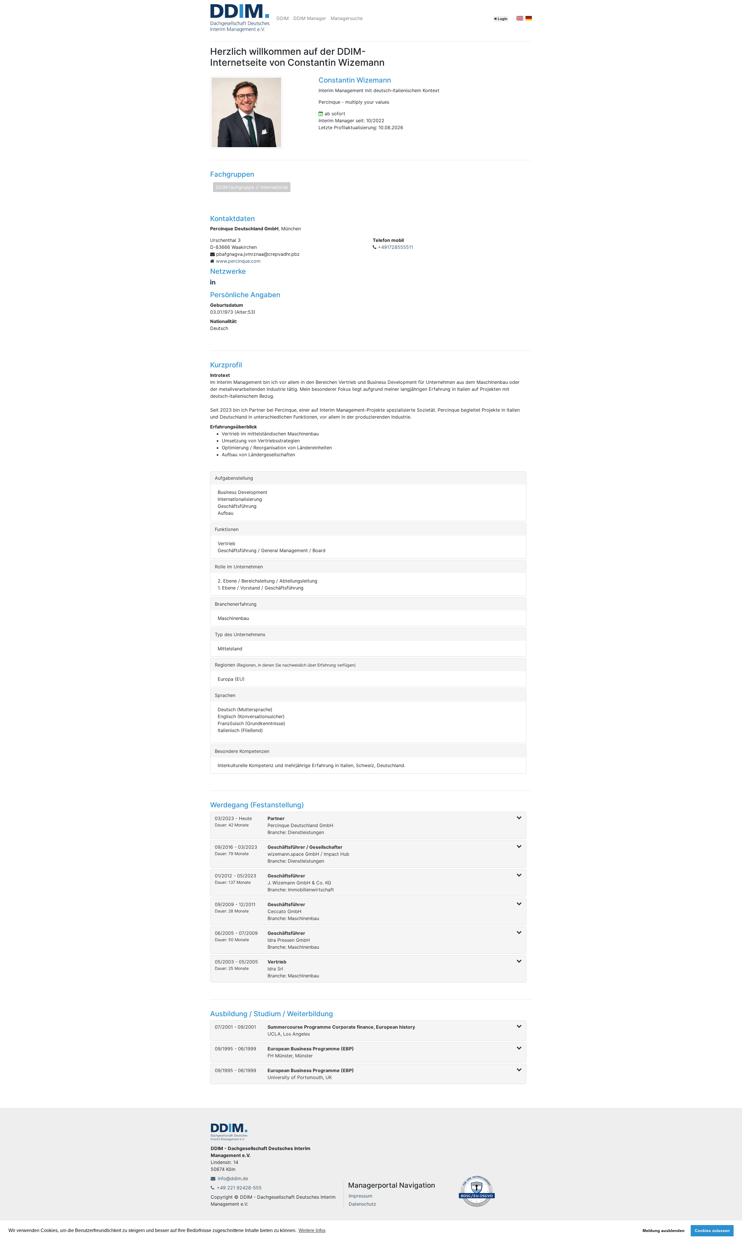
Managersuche (347, 18)
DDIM (283, 18)
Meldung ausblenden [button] (664, 1230)
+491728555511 (395, 247)
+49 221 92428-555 (239, 1188)
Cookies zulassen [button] (712, 1230)
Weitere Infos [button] (312, 1230)
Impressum (360, 1196)
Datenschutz (362, 1204)
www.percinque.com (238, 261)
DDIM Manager (309, 18)
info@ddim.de (233, 1178)
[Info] (477, 1190)
